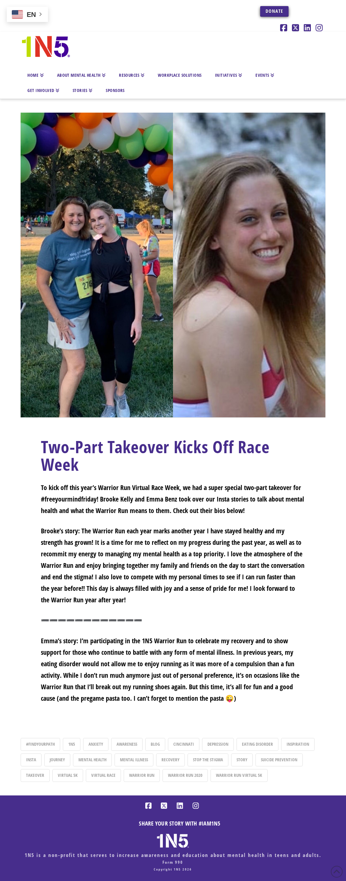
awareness (127, 744)
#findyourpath (40, 744)
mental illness (134, 760)
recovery (170, 760)
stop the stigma (208, 760)
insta (31, 760)
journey (57, 760)
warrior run (141, 775)
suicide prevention (279, 760)
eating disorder (257, 744)
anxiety (96, 744)
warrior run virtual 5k (239, 775)
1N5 (71, 744)
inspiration (298, 744)
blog (155, 744)
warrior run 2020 (185, 775)
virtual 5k (68, 775)
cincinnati (183, 744)
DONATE (274, 11)
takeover (35, 775)
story (242, 760)
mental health (92, 760)
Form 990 (173, 862)
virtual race (103, 775)
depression (217, 744)
